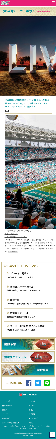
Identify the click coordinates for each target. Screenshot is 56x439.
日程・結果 (6, 406)
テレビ (31, 406)
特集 (30, 423)
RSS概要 (23, 428)
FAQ (23, 426)
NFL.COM (32, 428)
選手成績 (5, 418)
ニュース (5, 401)
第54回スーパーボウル (21, 287)
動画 (4, 410)
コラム (31, 401)
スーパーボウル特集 (10, 423)
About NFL (33, 418)
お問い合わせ (14, 426)
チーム (4, 414)
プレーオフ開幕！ (19, 273)
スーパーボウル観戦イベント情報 (27, 326)
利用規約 (31, 426)
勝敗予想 (14, 300)
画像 (30, 410)
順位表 (31, 414)
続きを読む (13, 251)
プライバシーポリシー (45, 426)
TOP (5, 426)
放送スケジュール (19, 313)
